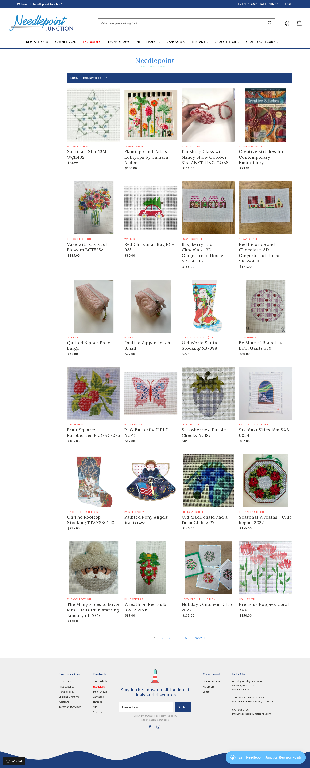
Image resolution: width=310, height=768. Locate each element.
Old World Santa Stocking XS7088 (199, 345)
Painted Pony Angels (146, 517)
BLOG (287, 4)
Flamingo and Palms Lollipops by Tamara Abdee (146, 157)
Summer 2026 (65, 41)
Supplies (97, 712)
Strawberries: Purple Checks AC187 (204, 432)
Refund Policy (66, 691)
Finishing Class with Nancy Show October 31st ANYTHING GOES (205, 157)
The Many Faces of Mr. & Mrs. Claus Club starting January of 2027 (93, 610)
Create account (211, 681)
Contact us (65, 681)
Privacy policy (66, 686)
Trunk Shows (119, 41)
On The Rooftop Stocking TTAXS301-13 (91, 519)
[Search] (269, 23)
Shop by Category (261, 41)
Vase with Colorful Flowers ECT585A (87, 247)
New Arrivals (37, 41)
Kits (95, 706)
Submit (183, 707)
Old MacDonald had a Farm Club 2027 (205, 519)
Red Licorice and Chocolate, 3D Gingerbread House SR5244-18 (260, 253)
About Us (64, 701)
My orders (208, 686)
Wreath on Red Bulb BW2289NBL (145, 607)
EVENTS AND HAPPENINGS (258, 4)
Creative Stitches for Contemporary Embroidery (261, 157)
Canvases (175, 41)
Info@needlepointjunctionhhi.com (251, 713)
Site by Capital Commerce (155, 719)
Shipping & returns (69, 696)
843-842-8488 (240, 709)
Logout (206, 691)
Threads (198, 41)
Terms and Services (70, 706)
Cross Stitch (226, 41)
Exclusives (92, 41)
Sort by (74, 77)
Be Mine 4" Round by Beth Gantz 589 (260, 345)
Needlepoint (147, 41)
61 (187, 638)
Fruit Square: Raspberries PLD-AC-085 (93, 432)
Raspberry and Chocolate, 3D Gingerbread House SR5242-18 (203, 253)
